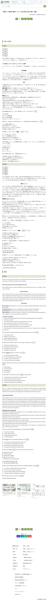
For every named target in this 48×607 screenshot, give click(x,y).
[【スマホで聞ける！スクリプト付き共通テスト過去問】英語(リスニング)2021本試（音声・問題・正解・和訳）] (38, 487)
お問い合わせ (17, 594)
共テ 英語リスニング (25, 3)
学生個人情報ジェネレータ (20, 585)
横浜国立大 (15, 566)
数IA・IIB (14, 548)
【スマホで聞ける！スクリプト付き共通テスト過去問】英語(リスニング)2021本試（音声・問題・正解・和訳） (38, 494)
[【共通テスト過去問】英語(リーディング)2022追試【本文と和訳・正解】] (9, 487)
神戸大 (14, 569)
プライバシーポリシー (19, 591)
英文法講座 (25, 554)
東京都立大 (15, 563)
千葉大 (14, 560)
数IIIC (13, 551)
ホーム (16, 588)
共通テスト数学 (26, 546)
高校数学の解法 (15, 1)
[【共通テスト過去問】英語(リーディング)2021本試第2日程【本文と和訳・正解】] (24, 487)
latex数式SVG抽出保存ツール (21, 580)
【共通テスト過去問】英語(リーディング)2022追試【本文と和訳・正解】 (9, 493)
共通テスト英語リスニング (28, 551)
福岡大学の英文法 (27, 557)
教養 (24, 566)
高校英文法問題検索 (19, 577)
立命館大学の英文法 (27, 560)
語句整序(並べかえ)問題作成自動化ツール (23, 574)
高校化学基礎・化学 (27, 563)
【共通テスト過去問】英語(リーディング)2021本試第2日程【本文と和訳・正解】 (24, 494)
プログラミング (26, 569)
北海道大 (14, 557)
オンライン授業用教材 (19, 583)
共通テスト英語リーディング (29, 548)
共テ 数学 (23, 1)
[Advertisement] (24, 30)
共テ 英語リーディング (16, 3)
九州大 (14, 554)
